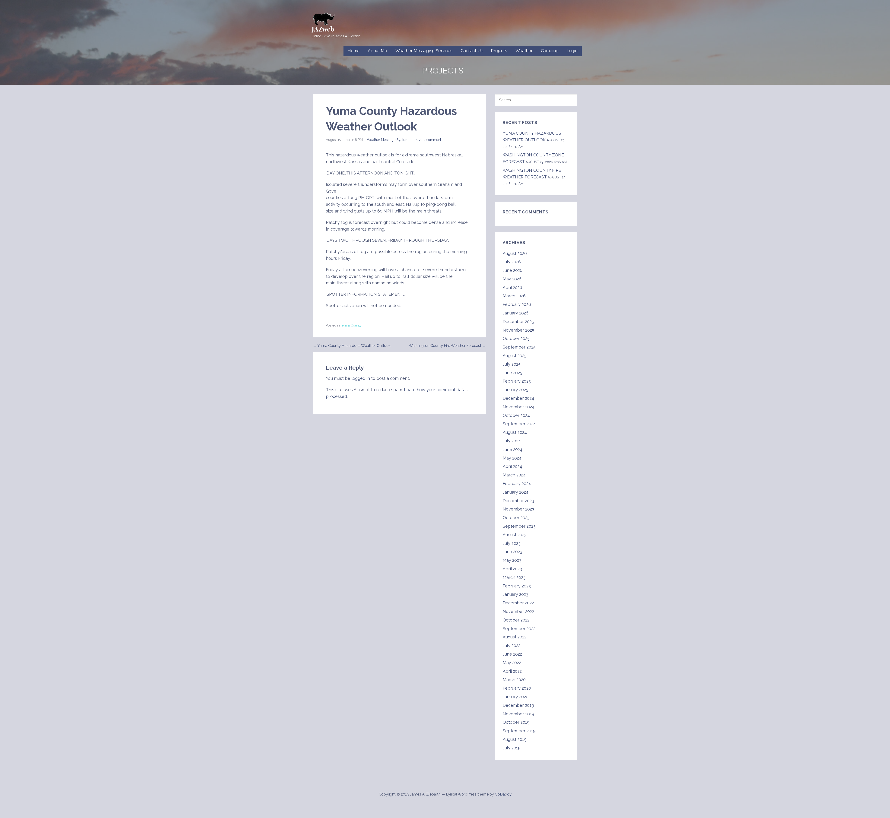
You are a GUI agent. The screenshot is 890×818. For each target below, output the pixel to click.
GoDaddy (503, 794)
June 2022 (512, 654)
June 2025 (512, 372)
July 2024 (512, 440)
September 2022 (519, 628)
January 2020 (515, 696)
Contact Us (472, 50)
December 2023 (518, 500)
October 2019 (516, 722)
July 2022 (511, 645)
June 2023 (512, 551)
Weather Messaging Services (423, 50)
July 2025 (512, 364)
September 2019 (519, 730)
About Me (377, 50)
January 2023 (515, 594)
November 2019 (518, 713)
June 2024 (512, 449)
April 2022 (512, 671)
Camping (549, 50)
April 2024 (512, 466)
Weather (524, 50)
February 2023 (517, 585)
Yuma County (351, 325)
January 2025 (515, 389)
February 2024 (517, 483)
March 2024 (514, 474)
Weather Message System (387, 140)
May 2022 (512, 662)
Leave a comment (427, 140)
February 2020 (517, 688)
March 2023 (514, 577)
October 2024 (516, 415)
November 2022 (518, 611)
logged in (360, 378)
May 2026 (512, 278)
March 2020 (514, 679)
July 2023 (512, 543)
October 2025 (516, 338)
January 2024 (515, 492)
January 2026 (515, 313)
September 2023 (519, 526)
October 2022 (516, 620)
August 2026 (515, 253)
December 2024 (518, 398)
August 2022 (514, 636)
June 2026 (512, 270)
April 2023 (512, 568)
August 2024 (515, 432)
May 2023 (512, 560)
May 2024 (512, 458)
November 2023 (518, 509)
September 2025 (519, 347)
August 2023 (515, 534)
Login (572, 50)
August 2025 (515, 355)
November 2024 (518, 406)
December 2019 (518, 705)
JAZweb (323, 29)
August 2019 (515, 739)
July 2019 (512, 747)
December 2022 (518, 602)
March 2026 (514, 295)
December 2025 (518, 321)
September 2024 (519, 423)
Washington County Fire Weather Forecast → (447, 345)
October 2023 (516, 517)
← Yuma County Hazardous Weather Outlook (352, 345)
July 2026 (512, 261)
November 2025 (518, 330)
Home (353, 50)
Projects (499, 50)
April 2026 (512, 287)
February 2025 (517, 381)
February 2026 (517, 304)
